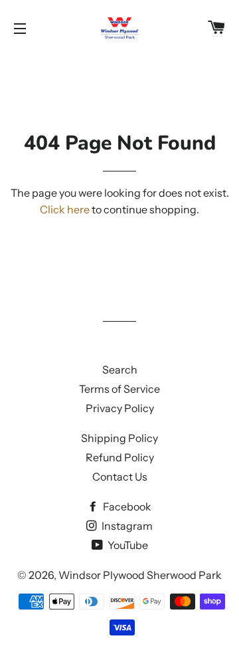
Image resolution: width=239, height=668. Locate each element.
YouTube (127, 545)
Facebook (126, 506)
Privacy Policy (120, 408)
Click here (65, 209)
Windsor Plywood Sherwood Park (140, 575)
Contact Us (119, 476)
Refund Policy (120, 457)
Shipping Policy (119, 438)
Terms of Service (119, 388)
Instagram (126, 525)
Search (119, 369)
